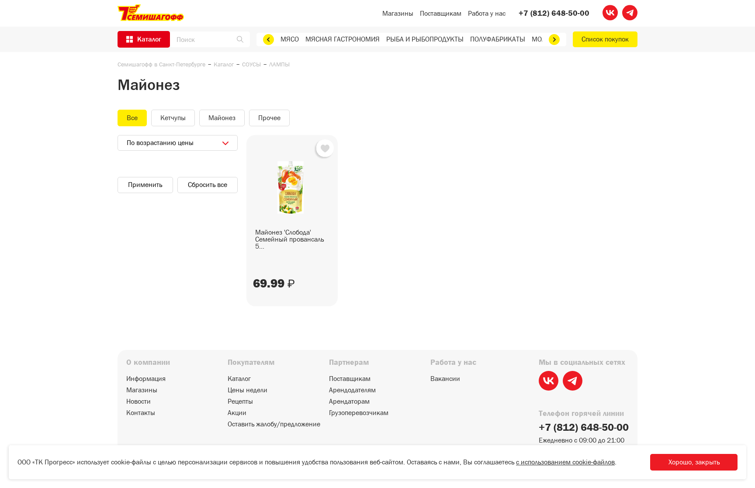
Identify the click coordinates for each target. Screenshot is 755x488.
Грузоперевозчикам (358, 412)
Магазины (397, 13)
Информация (146, 378)
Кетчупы (173, 117)
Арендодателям (352, 390)
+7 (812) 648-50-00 (554, 13)
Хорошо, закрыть (694, 462)
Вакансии (445, 378)
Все (132, 117)
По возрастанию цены (160, 142)
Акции (237, 412)
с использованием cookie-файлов (565, 462)
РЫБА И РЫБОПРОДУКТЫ (425, 39)
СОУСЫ (251, 64)
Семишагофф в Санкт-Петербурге (161, 64)
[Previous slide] (268, 39)
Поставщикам (440, 13)
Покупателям (251, 363)
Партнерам (349, 363)
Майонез (222, 117)
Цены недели (247, 390)
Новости (138, 401)
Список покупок (605, 39)
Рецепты (240, 401)
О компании (148, 363)
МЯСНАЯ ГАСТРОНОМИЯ (342, 39)
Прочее (269, 117)
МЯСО (290, 39)
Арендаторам (349, 401)
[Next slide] (554, 39)
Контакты (140, 412)
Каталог (224, 64)
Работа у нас (487, 13)
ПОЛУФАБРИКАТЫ (497, 39)
